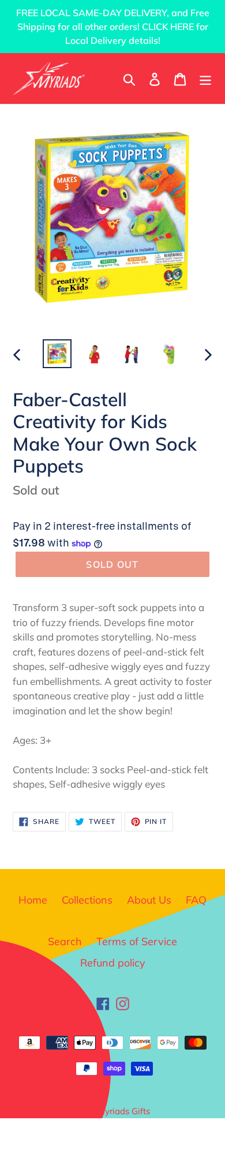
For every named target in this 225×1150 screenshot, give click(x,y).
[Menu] (205, 78)
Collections (87, 899)
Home (32, 899)
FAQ (196, 899)
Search (65, 941)
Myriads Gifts (123, 1111)
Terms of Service (136, 941)
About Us (149, 899)
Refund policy (112, 962)
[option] (57, 353)
